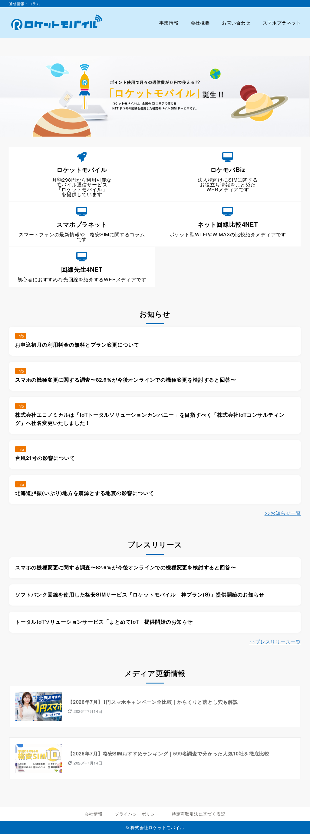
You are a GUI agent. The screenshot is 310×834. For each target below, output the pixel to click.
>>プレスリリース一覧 (275, 641)
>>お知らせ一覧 (283, 512)
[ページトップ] (296, 820)
